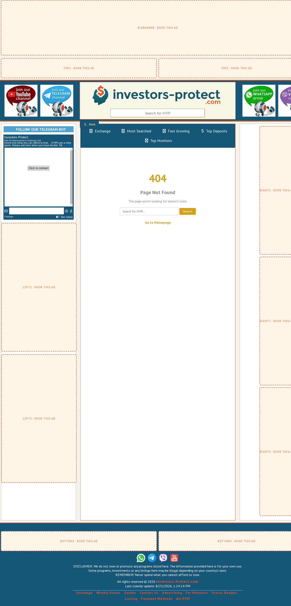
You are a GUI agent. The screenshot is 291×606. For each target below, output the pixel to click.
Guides (130, 592)
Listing (131, 598)
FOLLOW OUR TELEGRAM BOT (41, 129)
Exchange (102, 131)
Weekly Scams (108, 592)
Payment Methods (157, 598)
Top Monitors (160, 140)
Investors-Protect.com (177, 581)
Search (187, 211)
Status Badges (224, 592)
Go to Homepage (158, 222)
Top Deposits (216, 131)
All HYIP (183, 598)
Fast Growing (178, 131)
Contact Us (149, 592)
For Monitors (197, 592)
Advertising (172, 592)
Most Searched (138, 131)
